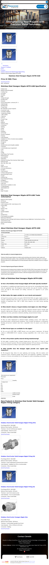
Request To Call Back (6, 67)
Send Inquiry (5, 65)
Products (3, 70)
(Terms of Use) (32, 561)
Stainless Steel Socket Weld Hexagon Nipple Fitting (13, 71)
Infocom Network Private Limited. (28, 562)
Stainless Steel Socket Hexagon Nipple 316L (14, 517)
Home (2, 68)
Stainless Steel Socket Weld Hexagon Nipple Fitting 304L (18, 422)
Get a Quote (40, 6)
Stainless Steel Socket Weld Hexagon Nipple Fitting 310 (18, 456)
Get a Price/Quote (5, 82)
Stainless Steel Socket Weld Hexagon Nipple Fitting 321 (18, 486)
